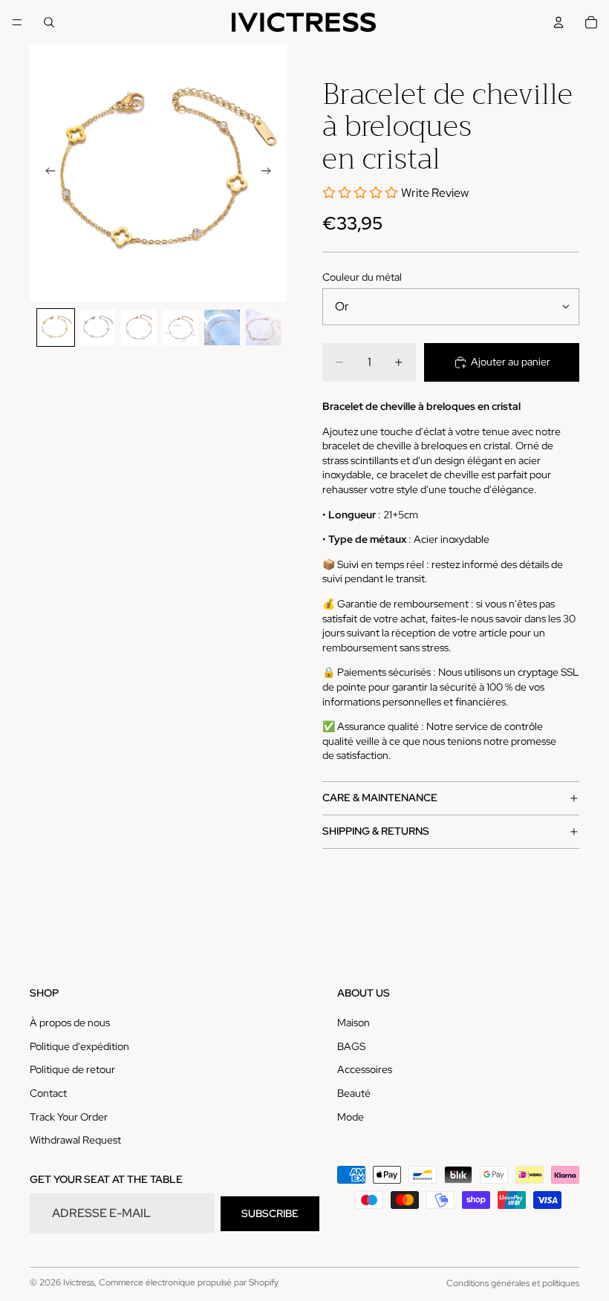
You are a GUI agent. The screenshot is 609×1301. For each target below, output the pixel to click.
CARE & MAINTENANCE (379, 797)
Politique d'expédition (79, 1046)
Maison (353, 1023)
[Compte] (558, 22)
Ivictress (78, 1282)
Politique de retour (72, 1070)
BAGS (351, 1046)
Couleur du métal (362, 277)
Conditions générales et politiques (512, 1283)
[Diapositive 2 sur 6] (97, 327)
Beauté (354, 1093)
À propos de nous (70, 1023)
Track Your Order (69, 1117)
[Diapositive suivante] (270, 173)
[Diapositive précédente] (46, 173)
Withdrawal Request (75, 1140)
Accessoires (364, 1070)
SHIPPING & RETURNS (375, 831)
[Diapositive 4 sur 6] (180, 327)
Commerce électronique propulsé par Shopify (189, 1282)
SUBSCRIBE (270, 1213)
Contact (48, 1093)
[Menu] (17, 22)
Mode (350, 1117)
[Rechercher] (49, 22)
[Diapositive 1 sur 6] (56, 327)
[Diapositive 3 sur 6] (139, 327)
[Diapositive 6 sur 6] (263, 327)
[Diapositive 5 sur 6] (222, 327)
